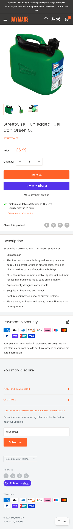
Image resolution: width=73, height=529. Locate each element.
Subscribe (15, 442)
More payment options (36, 194)
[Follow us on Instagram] (19, 475)
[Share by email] (66, 225)
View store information (21, 213)
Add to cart (36, 174)
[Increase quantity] (39, 161)
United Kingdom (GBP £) (17, 459)
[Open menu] (5, 19)
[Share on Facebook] (46, 225)
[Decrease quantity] (20, 161)
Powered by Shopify (13, 521)
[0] (66, 19)
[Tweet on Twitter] (60, 225)
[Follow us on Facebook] (6, 475)
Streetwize (11, 138)
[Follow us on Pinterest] (26, 475)
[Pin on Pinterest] (53, 225)
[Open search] (46, 19)
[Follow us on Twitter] (12, 475)
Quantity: (9, 161)
